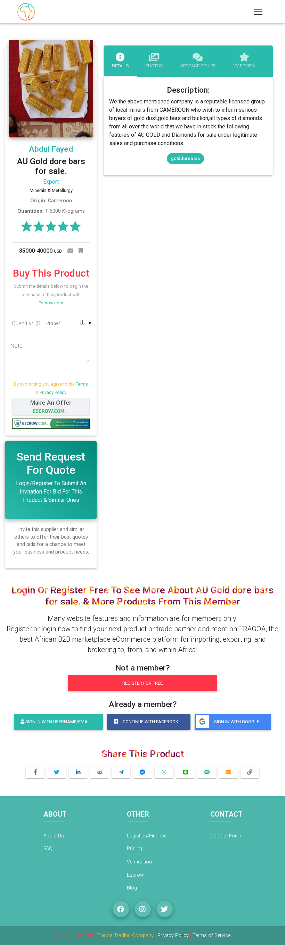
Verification (139, 862)
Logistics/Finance (146, 836)
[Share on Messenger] (142, 772)
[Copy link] (250, 772)
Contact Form (225, 836)
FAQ (47, 849)
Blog (132, 888)
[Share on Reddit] (99, 772)
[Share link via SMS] (206, 772)
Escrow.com (51, 302)
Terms (82, 384)
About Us (53, 836)
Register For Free (142, 683)
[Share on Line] (185, 772)
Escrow (135, 875)
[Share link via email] (228, 772)
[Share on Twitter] (56, 772)
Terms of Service (211, 935)
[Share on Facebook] (35, 772)
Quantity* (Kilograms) (29, 323)
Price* (53, 323)
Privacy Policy (53, 392)
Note (16, 346)
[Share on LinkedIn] (78, 772)
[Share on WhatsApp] (164, 772)
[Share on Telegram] (121, 772)
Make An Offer (51, 402)
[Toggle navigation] (258, 11)
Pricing (134, 849)
